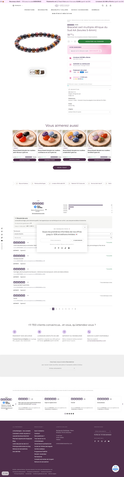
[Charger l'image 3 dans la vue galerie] (42, 72)
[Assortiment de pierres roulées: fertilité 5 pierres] (99, 138)
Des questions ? (39, 436)
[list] (62, 336)
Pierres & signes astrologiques (22, 438)
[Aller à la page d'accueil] (62, 5)
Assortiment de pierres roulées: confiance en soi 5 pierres (49, 151)
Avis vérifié (109, 242)
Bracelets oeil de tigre (78, 20)
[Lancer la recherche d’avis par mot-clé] (111, 238)
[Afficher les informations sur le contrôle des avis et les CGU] (13, 405)
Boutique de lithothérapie (63, 430)
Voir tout (62, 167)
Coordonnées (29, 473)
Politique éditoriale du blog (21, 446)
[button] (103, 5)
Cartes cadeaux (39, 449)
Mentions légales (52, 473)
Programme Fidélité (40, 451)
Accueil (69, 20)
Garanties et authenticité (42, 444)
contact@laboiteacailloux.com (96, 340)
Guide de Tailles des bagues (43, 446)
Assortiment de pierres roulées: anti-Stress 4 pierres (24, 151)
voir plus (34, 404)
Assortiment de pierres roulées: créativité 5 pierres (74, 151)
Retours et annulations (20, 449)
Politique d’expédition (19, 473)
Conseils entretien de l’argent (44, 459)
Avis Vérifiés (16, 451)
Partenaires (38, 456)
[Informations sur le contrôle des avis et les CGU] (46, 209)
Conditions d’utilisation (46, 471)
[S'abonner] (75, 368)
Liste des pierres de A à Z (21, 444)
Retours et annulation (41, 462)
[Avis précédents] (50, 308)
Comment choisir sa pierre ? (22, 433)
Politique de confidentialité (33, 471)
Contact (37, 433)
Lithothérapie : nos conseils (21, 431)
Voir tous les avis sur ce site (38, 213)
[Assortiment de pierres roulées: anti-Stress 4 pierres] (25, 138)
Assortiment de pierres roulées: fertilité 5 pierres (99, 151)
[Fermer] (85, 227)
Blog (14, 441)
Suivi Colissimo (39, 431)
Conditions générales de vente (40, 473)
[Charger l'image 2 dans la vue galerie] (37, 72)
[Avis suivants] (75, 309)
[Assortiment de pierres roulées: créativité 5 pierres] (74, 138)
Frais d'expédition (79, 37)
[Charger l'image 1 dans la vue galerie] (32, 72)
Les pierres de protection (21, 436)
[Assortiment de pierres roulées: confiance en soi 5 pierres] (50, 138)
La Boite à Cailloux (21, 469)
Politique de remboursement (19, 471)
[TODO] (31, 223)
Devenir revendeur (40, 454)
